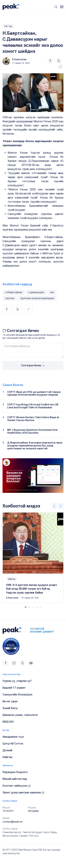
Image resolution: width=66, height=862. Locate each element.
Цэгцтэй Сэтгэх (13, 743)
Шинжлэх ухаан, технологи (20, 715)
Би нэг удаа (10, 701)
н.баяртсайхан (13, 292)
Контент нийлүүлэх (15, 785)
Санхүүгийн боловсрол (17, 694)
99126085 (33, 811)
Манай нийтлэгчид (15, 779)
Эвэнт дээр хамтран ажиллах (22, 792)
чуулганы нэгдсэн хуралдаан (37, 298)
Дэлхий (7, 750)
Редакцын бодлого (15, 772)
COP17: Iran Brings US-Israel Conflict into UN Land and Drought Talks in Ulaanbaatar (32, 406)
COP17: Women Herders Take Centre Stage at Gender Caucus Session (33, 419)
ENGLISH (8, 721)
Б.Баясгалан (19, 59)
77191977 (8, 811)
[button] (56, 7)
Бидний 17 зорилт (14, 687)
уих (52, 292)
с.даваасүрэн (36, 292)
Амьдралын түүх (13, 736)
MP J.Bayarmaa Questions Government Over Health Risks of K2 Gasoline (32, 431)
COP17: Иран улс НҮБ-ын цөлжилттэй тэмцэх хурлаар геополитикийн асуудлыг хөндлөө (34, 393)
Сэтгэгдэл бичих (31, 365)
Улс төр (8, 26)
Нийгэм (11, 579)
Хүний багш (10, 708)
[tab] (25, 607)
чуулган (9, 298)
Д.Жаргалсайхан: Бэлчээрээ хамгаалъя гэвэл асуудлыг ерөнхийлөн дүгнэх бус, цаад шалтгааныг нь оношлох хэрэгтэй (34, 445)
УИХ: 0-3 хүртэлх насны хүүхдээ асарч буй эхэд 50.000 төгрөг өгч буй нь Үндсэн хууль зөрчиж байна (31, 588)
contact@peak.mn (13, 821)
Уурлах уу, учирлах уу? (17, 681)
